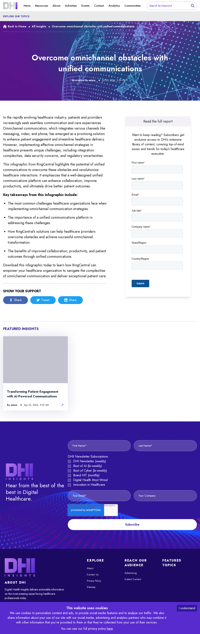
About (56, 6)
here (110, 628)
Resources (41, 6)
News (27, 6)
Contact (99, 6)
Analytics (114, 6)
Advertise (71, 6)
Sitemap (91, 587)
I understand (187, 608)
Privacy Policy (94, 581)
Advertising (131, 573)
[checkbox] (132, 473)
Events (85, 6)
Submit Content (133, 579)
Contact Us (92, 574)
